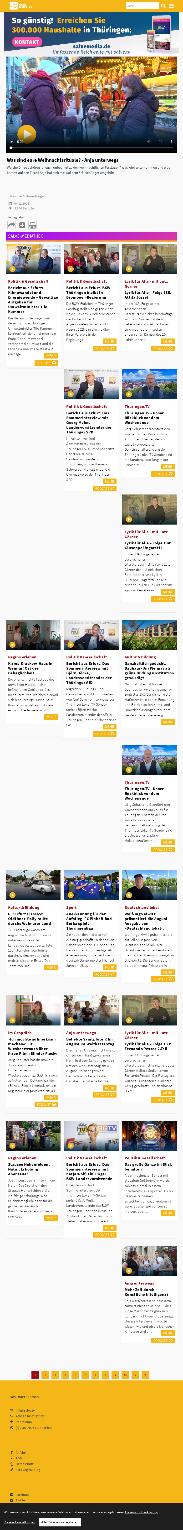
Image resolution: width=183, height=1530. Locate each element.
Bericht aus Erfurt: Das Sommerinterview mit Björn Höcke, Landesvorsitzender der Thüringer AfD (89, 673)
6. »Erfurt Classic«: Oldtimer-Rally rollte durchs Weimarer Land (29, 918)
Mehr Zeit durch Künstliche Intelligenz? (146, 1292)
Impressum (24, 1422)
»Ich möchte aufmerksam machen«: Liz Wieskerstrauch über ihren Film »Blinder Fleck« (32, 1046)
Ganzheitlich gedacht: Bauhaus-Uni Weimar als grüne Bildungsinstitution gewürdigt (149, 670)
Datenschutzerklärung (141, 1512)
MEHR (51, 355)
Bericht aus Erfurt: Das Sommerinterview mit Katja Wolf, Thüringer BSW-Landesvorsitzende (89, 1171)
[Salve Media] (91, 33)
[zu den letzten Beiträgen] (145, 1375)
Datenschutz (25, 1464)
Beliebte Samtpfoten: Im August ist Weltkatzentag (90, 1041)
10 (125, 1375)
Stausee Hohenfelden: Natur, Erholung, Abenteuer (29, 1169)
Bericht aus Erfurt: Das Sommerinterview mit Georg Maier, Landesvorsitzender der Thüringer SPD (89, 422)
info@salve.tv (25, 1410)
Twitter (21, 1500)
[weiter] (135, 1375)
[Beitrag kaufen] (32, 225)
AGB (19, 1458)
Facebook (23, 1495)
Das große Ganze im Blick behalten (148, 1167)
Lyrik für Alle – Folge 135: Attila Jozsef (148, 295)
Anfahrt (21, 1452)
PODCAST (44, 363)
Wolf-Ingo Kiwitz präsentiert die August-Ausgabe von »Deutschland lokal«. (147, 921)
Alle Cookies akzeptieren (59, 1522)
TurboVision (43, 1428)
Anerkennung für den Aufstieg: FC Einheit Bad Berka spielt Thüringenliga (89, 921)
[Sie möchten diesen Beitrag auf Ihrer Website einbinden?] (22, 225)
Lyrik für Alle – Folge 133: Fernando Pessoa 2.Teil (148, 1046)
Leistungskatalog (28, 1470)
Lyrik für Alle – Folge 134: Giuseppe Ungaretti (148, 545)
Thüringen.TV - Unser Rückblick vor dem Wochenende (144, 417)
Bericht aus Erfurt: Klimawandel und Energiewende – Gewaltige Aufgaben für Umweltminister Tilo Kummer (33, 299)
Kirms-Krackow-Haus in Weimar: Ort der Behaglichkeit (30, 668)
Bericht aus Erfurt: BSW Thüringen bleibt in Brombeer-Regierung (88, 292)
